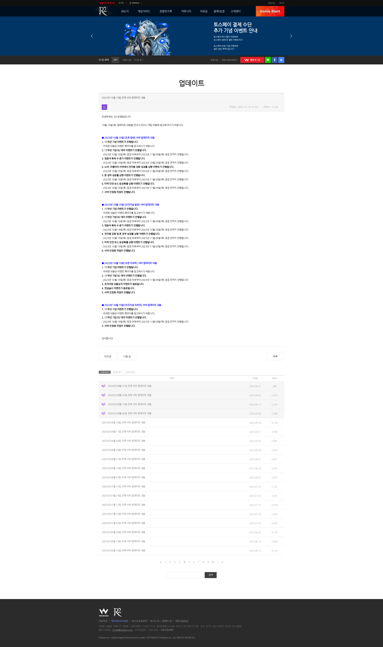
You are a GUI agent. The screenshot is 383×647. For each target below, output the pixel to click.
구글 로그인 (281, 60)
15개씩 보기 (104, 372)
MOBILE (135, 3)
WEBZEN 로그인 (252, 60)
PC (122, 3)
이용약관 (103, 621)
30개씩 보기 (117, 372)
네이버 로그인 (268, 60)
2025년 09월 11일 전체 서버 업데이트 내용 (123, 431)
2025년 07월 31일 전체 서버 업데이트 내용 (123, 486)
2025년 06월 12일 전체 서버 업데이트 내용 (123, 550)
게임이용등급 (181, 621)
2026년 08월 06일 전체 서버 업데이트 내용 (129, 413)
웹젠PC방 (167, 621)
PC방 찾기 (138, 60)
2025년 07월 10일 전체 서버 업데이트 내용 (123, 513)
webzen (106, 3)
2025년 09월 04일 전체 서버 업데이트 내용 (123, 440)
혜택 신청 (127, 60)
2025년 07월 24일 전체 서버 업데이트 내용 (123, 495)
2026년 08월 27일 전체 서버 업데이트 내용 (129, 385)
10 (213, 562)
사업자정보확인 (167, 630)
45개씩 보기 (130, 372)
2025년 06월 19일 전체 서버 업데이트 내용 (123, 541)
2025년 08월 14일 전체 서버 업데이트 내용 (123, 468)
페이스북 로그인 (275, 60)
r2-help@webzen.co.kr (122, 630)
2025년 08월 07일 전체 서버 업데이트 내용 (123, 477)
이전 (91, 36)
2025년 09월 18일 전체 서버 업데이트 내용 (123, 422)
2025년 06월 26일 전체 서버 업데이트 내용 (123, 532)
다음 (291, 36)
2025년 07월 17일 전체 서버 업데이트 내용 (123, 504)
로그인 (281, 3)
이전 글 (107, 356)
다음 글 (127, 356)
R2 (103, 11)
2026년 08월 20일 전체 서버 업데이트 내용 (129, 395)
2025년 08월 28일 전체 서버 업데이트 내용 (123, 449)
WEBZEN (104, 612)
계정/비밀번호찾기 (230, 60)
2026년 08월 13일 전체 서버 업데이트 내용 (129, 404)
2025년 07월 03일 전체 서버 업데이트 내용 (123, 523)
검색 (211, 574)
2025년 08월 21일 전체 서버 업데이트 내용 (123, 459)
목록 (275, 356)
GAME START (270, 11)
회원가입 (271, 3)
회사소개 (154, 621)
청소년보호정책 (139, 621)
